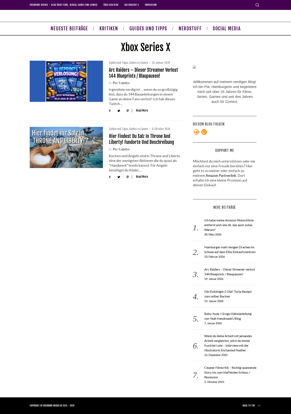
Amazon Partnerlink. (221, 175)
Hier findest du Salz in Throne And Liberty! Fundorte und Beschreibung (141, 139)
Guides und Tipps (118, 62)
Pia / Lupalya (121, 82)
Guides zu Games (138, 62)
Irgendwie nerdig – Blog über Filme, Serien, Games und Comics (64, 4)
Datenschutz (132, 4)
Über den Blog (111, 4)
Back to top (249, 405)
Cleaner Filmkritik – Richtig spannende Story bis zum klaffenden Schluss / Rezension (230, 372)
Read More (142, 110)
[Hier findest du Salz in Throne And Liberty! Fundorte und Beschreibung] (66, 147)
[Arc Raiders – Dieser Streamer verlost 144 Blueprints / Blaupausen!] (66, 81)
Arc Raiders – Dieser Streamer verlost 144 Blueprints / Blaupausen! (143, 73)
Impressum (151, 4)
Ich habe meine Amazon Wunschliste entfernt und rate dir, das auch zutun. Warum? (229, 224)
